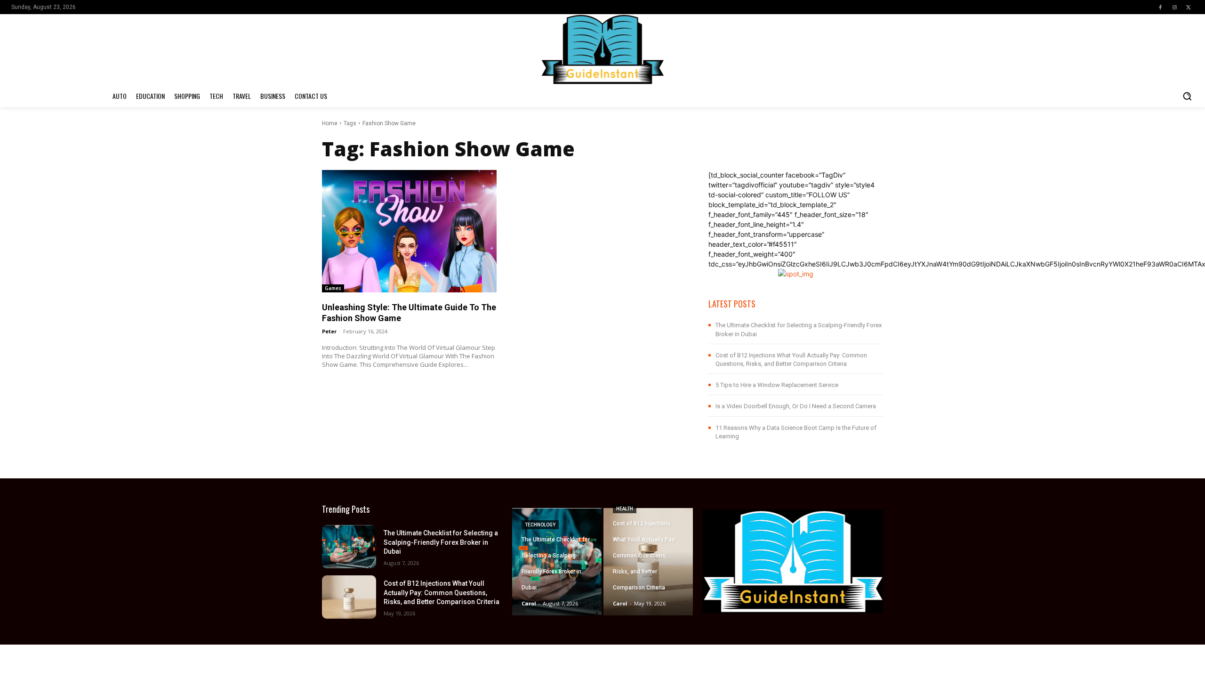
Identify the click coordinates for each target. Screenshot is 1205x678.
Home (329, 123)
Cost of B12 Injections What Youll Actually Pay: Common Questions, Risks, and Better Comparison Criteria (441, 592)
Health (624, 508)
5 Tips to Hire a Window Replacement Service (776, 384)
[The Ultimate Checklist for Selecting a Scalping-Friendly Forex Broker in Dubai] (349, 546)
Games (333, 288)
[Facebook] (1160, 7)
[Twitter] (1188, 7)
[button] (1187, 96)
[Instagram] (1174, 7)
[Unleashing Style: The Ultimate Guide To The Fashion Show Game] (409, 231)
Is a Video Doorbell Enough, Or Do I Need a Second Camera (795, 406)
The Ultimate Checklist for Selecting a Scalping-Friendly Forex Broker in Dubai (441, 542)
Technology (540, 524)
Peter (329, 331)
